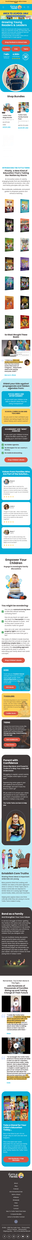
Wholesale (16, 1200)
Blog (16, 1186)
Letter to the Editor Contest (16, 1217)
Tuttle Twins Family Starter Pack (23, 117)
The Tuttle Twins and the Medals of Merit (23, 316)
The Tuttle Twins (15, 1227)
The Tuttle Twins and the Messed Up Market (23, 277)
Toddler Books (11, 713)
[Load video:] (16, 348)
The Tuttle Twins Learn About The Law (7, 200)
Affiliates (16, 1197)
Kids (16, 49)
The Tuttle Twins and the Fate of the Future (23, 258)
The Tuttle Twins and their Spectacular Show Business (7, 278)
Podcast (16, 1189)
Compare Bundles (16, 1214)
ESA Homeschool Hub (16, 1192)
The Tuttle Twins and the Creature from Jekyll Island (7, 219)
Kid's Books (10, 687)
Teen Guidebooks (12, 739)
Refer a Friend (16, 1194)
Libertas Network (25, 1231)
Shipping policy (7, 1231)
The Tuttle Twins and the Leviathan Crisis (7, 297)
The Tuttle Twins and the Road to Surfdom (22, 219)
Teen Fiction (10, 745)
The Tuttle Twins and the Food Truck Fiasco (8, 239)
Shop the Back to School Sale (16, 42)
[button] (3, 7)
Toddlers (6, 49)
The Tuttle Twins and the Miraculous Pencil (23, 200)
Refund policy (23, 1229)
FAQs (16, 1203)
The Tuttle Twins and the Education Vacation (23, 239)
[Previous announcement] (3, 2)
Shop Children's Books (16, 460)
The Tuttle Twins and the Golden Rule (7, 258)
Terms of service (12, 1229)
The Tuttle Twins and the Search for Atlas (23, 297)
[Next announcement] (29, 2)
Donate (16, 1206)
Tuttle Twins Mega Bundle (7, 117)
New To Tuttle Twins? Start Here (16, 1211)
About (16, 1183)
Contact (16, 1208)
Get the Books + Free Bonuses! (16, 1159)
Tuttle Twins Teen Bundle (7, 149)
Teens (26, 49)
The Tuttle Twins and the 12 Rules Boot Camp (7, 316)
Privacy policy (26, 1227)
